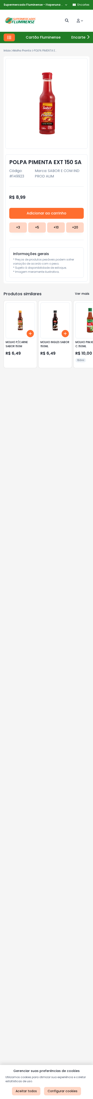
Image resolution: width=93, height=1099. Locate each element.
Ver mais (82, 293)
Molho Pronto (22, 50)
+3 (18, 227)
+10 (56, 227)
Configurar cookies (62, 1091)
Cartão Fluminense (43, 37)
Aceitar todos (26, 1091)
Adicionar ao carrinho (46, 213)
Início (7, 50)
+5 (37, 227)
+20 (75, 227)
